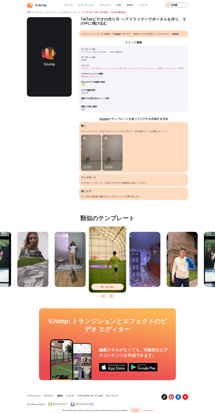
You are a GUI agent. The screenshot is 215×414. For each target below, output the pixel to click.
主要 (29, 12)
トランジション (86, 5)
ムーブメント (51, 12)
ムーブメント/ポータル (118, 68)
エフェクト (105, 5)
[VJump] (37, 5)
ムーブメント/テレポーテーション (94, 68)
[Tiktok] (164, 397)
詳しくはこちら (32, 281)
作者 (118, 5)
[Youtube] (185, 397)
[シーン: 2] (112, 153)
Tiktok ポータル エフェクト (92, 76)
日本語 (174, 5)
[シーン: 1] (91, 153)
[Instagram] (171, 397)
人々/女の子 (179, 68)
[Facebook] (178, 397)
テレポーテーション (68, 12)
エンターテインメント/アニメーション (143, 68)
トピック (68, 5)
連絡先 (130, 5)
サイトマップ (112, 395)
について (143, 5)
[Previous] (103, 296)
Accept (135, 410)
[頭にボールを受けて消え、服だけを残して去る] (61, 359)
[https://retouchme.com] (58, 404)
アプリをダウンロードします (90, 395)
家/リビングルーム (166, 68)
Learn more (148, 410)
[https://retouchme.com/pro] (82, 404)
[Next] (111, 296)
